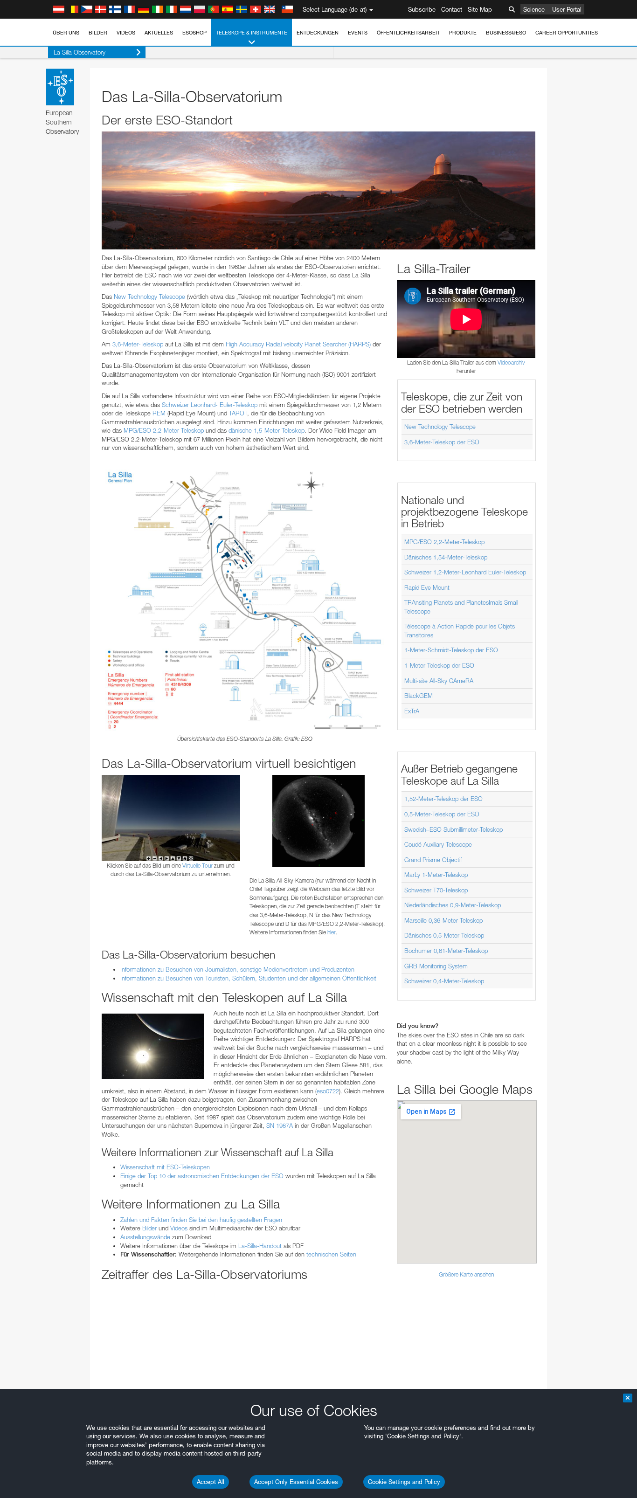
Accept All (210, 1481)
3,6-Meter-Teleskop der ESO (441, 442)
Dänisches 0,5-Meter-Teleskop (444, 935)
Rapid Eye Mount (427, 587)
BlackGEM (418, 695)
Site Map (480, 9)
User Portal (567, 9)
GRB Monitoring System (436, 966)
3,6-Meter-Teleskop (137, 344)
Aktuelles (159, 32)
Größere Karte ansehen (466, 1274)
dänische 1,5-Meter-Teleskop (266, 430)
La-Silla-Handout (260, 1245)
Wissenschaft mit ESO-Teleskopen (165, 1167)
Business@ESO (506, 32)
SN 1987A (279, 1125)
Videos (126, 32)
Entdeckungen (318, 32)
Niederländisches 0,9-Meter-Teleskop (452, 905)
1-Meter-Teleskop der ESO (439, 665)
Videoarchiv (511, 362)
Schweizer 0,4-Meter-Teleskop (444, 981)
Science (534, 9)
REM (159, 413)
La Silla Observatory (79, 52)
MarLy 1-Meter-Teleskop (436, 874)
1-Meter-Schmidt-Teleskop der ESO (451, 650)
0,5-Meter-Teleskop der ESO (441, 814)
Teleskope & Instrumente (251, 32)
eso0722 (328, 1091)
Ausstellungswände (145, 1237)
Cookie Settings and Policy (404, 1481)
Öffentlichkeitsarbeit (408, 32)
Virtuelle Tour (197, 865)
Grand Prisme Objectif (433, 859)
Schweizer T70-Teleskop (436, 890)
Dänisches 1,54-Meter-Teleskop (445, 557)
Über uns (66, 32)
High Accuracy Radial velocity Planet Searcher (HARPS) (298, 344)
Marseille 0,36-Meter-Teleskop (443, 920)
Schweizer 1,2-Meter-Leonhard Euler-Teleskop (465, 572)
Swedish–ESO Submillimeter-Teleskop (453, 829)
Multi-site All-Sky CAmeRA (438, 680)
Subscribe (422, 9)
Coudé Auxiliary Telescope (438, 844)
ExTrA (411, 711)
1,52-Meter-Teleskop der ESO (443, 798)
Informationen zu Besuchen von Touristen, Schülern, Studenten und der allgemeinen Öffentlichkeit (248, 978)
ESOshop (194, 32)
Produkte (463, 32)
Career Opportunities (566, 32)
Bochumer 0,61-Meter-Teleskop (446, 950)
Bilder (98, 32)
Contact (451, 9)
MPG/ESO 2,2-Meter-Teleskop (164, 430)
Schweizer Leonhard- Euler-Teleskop (209, 404)
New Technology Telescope (149, 296)
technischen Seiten (331, 1254)
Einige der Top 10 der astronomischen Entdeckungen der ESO (202, 1176)
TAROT (238, 413)
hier (331, 932)
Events (357, 32)
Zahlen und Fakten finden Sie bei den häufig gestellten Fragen (201, 1219)
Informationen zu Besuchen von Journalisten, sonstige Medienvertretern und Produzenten (237, 969)
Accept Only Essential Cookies (296, 1481)
